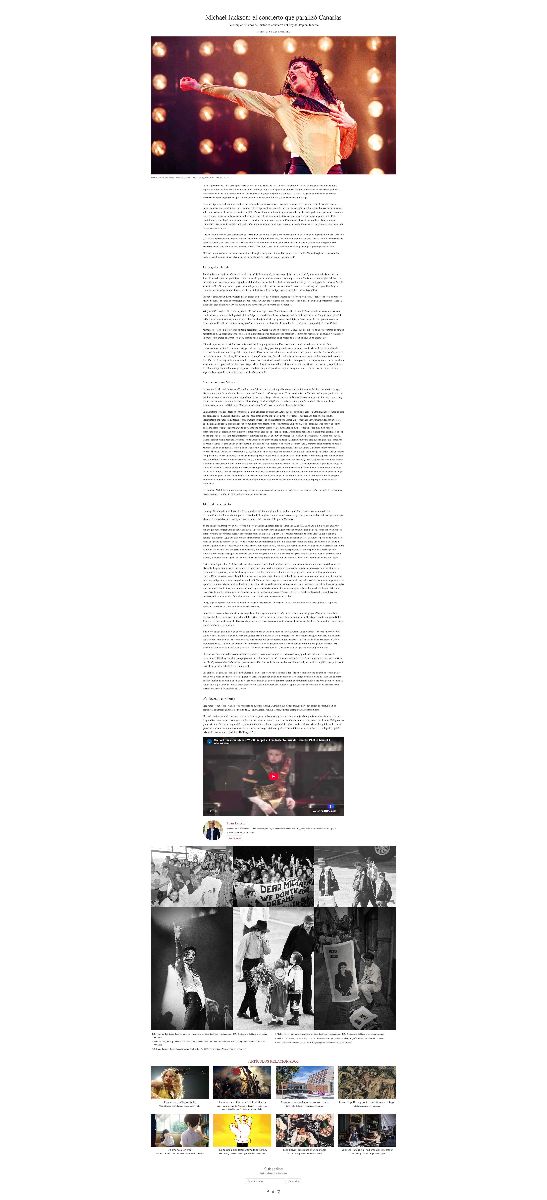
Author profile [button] (234, 838)
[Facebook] (268, 1192)
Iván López (284, 31)
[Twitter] (273, 1192)
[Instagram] (278, 1192)
